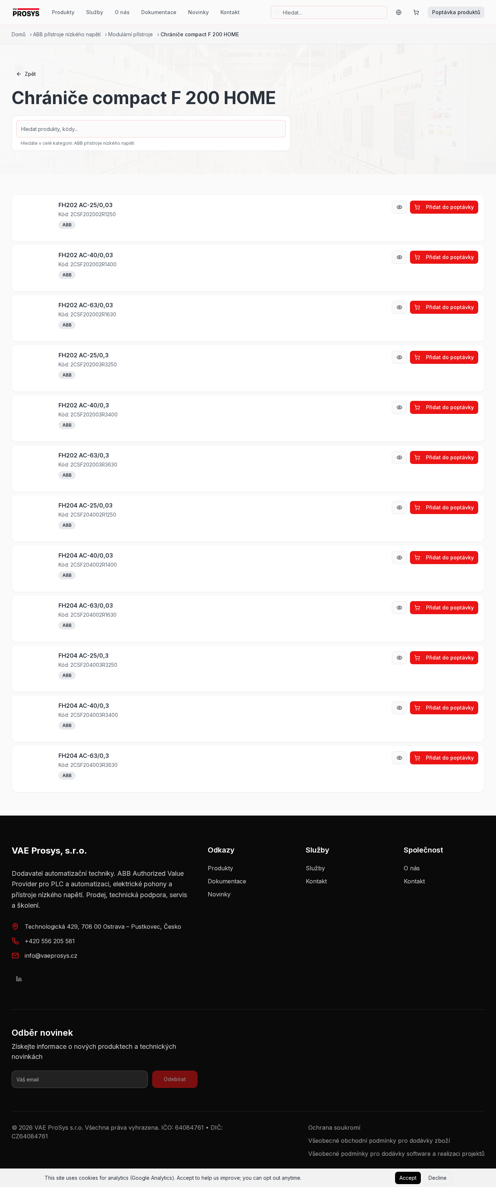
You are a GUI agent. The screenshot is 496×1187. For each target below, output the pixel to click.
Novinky (198, 12)
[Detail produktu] (399, 207)
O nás (122, 12)
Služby (94, 12)
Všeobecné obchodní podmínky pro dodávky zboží (379, 1140)
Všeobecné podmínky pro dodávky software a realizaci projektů (396, 1153)
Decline (437, 1178)
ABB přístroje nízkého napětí (67, 34)
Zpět (30, 74)
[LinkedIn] (19, 979)
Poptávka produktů (456, 12)
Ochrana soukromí (334, 1127)
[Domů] (26, 12)
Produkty (63, 12)
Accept (407, 1178)
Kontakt (230, 12)
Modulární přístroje (130, 34)
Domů (18, 34)
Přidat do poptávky (450, 207)
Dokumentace (158, 12)
